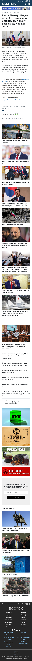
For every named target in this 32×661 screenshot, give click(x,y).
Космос (23, 619)
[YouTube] (22, 1)
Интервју (23, 615)
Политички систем (8, 637)
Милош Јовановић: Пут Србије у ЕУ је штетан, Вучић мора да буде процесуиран (15, 356)
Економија (8, 619)
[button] (29, 4)
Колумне (23, 617)
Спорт (23, 627)
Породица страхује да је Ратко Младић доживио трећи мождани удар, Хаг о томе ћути (16, 394)
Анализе (8, 627)
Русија (4, 118)
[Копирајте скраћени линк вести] (16, 111)
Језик (8, 644)
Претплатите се (16, 497)
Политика (16, 12)
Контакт (23, 635)
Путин (14, 118)
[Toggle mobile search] (25, 4)
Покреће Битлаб (23, 643)
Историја (8, 635)
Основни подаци (8, 632)
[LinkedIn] (27, 1)
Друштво (8, 624)
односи (20, 118)
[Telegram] (29, 1)
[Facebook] (18, 1)
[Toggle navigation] (28, 4)
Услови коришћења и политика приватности (23, 639)
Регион (23, 612)
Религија (8, 639)
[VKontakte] (25, 1)
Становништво (8, 642)
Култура (23, 624)
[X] (20, 1)
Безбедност (8, 622)
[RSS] (2, 1)
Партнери (23, 632)
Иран (9, 118)
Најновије (8, 612)
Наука (23, 622)
